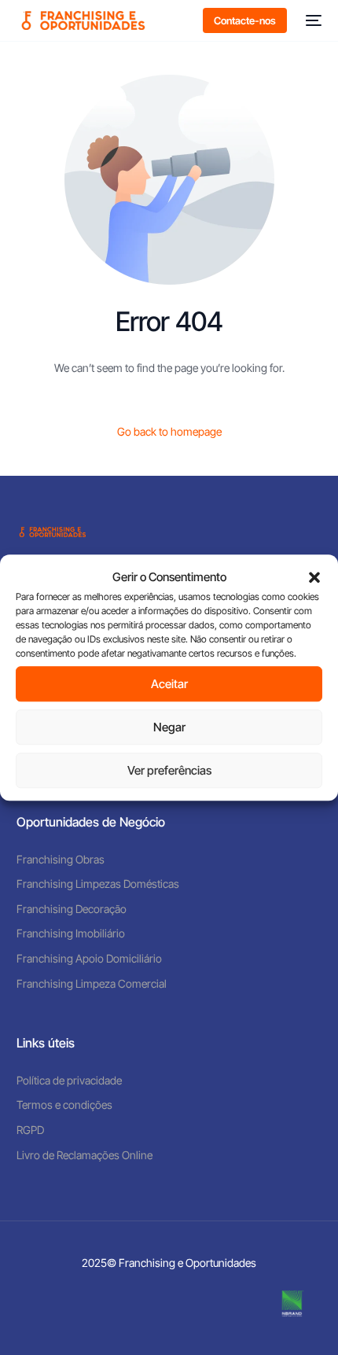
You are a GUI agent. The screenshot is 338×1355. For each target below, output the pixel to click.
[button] (314, 577)
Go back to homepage (169, 431)
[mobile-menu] (312, 20)
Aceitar (169, 683)
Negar (169, 727)
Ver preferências (169, 770)
